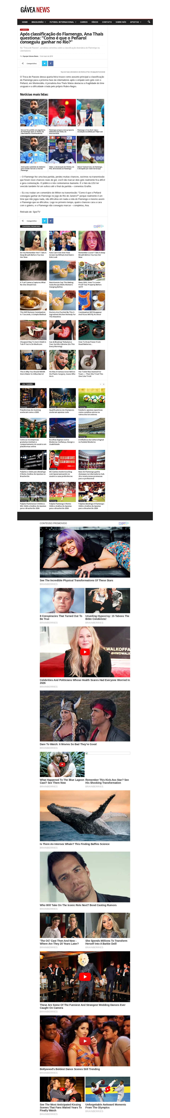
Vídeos (95, 22)
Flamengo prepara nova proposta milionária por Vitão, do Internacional (61, 131)
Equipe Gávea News (30, 56)
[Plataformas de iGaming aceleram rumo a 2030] (33, 398)
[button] (149, 22)
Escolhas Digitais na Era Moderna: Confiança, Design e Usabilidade (62, 441)
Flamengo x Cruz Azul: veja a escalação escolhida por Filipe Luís (90, 131)
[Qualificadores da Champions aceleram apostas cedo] (62, 398)
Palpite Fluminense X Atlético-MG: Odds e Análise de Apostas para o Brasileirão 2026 (33, 506)
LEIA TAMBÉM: (27, 384)
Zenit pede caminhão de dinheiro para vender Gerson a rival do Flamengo (33, 168)
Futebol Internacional (62, 22)
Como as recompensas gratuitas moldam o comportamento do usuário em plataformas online (33, 443)
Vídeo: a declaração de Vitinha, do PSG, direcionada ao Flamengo (61, 168)
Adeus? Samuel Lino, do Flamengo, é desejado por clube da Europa (89, 168)
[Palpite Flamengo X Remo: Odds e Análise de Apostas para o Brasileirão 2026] (62, 492)
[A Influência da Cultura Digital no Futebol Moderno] (91, 428)
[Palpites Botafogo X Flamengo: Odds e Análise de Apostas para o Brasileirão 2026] (91, 492)
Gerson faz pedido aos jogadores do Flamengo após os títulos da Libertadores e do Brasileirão (33, 131)
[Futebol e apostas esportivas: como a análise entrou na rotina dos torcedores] (91, 398)
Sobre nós (121, 22)
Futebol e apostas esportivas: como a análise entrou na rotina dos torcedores (90, 412)
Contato (107, 22)
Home (25, 22)
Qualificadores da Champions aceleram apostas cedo (61, 411)
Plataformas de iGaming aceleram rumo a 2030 (30, 411)
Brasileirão (38, 22)
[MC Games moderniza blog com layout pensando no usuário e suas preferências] (62, 460)
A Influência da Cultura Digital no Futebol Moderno (91, 440)
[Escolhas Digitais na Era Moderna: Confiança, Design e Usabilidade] (62, 428)
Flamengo (24, 30)
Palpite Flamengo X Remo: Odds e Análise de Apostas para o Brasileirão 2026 (60, 506)
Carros (84, 22)
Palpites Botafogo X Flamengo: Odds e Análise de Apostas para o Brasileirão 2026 (91, 506)
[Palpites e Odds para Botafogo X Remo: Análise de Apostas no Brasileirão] (33, 460)
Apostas (134, 22)
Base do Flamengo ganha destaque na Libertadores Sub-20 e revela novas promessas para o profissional (91, 475)
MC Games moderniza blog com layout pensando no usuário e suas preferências (61, 474)
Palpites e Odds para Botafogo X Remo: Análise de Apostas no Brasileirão (33, 474)
